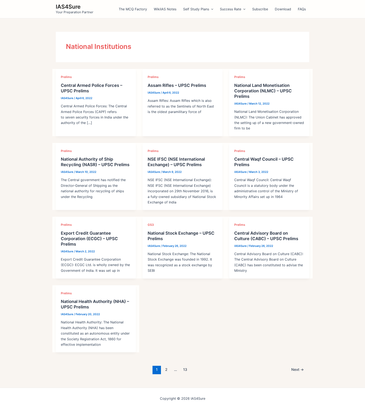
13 (185, 369)
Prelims (66, 77)
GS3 (151, 224)
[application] (211, 9)
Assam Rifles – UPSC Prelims (177, 85)
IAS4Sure (68, 6)
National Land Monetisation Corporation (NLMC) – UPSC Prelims (263, 91)
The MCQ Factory (133, 9)
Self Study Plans (196, 9)
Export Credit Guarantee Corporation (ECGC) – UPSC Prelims (89, 239)
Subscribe (260, 9)
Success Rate (230, 9)
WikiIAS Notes (165, 9)
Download (283, 9)
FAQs (302, 9)
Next (297, 369)
